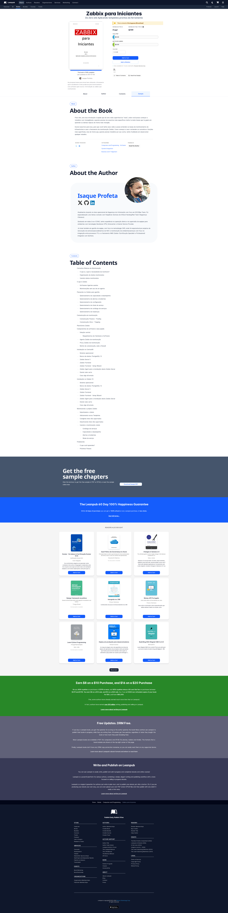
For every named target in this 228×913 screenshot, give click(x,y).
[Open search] (207, 2)
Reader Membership (139, 66)
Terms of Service (136, 859)
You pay (115, 49)
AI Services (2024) (136, 845)
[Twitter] (80, 202)
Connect (75, 2)
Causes (105, 866)
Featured (6, 6)
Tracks (40, 6)
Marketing (66, 2)
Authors (29, 2)
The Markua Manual (108, 853)
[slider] (113, 37)
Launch (216, 6)
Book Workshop (78, 870)
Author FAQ (106, 843)
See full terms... (114, 516)
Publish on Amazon (79, 860)
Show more (114, 670)
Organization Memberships (82, 880)
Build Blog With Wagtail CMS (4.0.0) (151, 642)
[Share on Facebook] (79, 146)
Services (57, 2)
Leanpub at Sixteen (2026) (138, 843)
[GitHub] (86, 202)
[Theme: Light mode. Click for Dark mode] (212, 2)
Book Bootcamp (78, 872)
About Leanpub (107, 876)
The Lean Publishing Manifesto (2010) (142, 851)
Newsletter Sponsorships (81, 856)
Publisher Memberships (81, 882)
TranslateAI (77, 862)
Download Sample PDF (131, 484)
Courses (33, 6)
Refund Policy (135, 866)
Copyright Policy (136, 861)
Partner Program (107, 863)
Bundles (25, 6)
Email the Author (134, 146)
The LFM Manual (107, 851)
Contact (105, 880)
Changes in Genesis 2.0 (151, 552)
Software (123, 145)
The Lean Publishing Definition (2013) (141, 849)
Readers (37, 2)
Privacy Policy (135, 863)
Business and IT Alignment (109, 151)
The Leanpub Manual (109, 849)
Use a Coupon (78, 839)
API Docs (105, 856)
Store (21, 2)
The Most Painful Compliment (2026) (141, 841)
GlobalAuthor (78, 851)
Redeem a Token (79, 841)
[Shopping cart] (218, 2)
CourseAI (76, 849)
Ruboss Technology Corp (123, 900)
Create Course (107, 833)
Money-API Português (151, 598)
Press (104, 882)
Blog (104, 878)
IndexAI (76, 853)
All (12, 6)
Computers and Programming (110, 145)
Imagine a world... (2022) (138, 847)
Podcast (209, 6)
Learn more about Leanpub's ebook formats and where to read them (114, 751)
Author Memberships (109, 826)
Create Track (106, 835)
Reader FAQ (134, 830)
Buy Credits (134, 828)
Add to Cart (125, 58)
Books (18, 6)
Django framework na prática (77, 598)
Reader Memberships (137, 826)
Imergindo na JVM (114, 599)
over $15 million (109, 704)
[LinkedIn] (92, 202)
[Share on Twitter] (76, 146)
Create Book (106, 828)
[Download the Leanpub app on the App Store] (114, 907)
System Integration (107, 148)
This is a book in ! (130, 23)
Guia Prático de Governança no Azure (114, 552)
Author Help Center (108, 845)
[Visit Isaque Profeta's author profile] (137, 190)
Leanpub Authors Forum (109, 847)
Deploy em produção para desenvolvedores (114, 642)
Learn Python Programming (76, 642)
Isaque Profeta (87, 78)
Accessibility (106, 868)
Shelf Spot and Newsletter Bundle (84, 858)
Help (222, 6)
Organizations (47, 2)
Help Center (134, 833)
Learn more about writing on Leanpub (114, 709)
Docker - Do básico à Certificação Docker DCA (76, 555)
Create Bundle (107, 830)
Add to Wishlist (125, 62)
